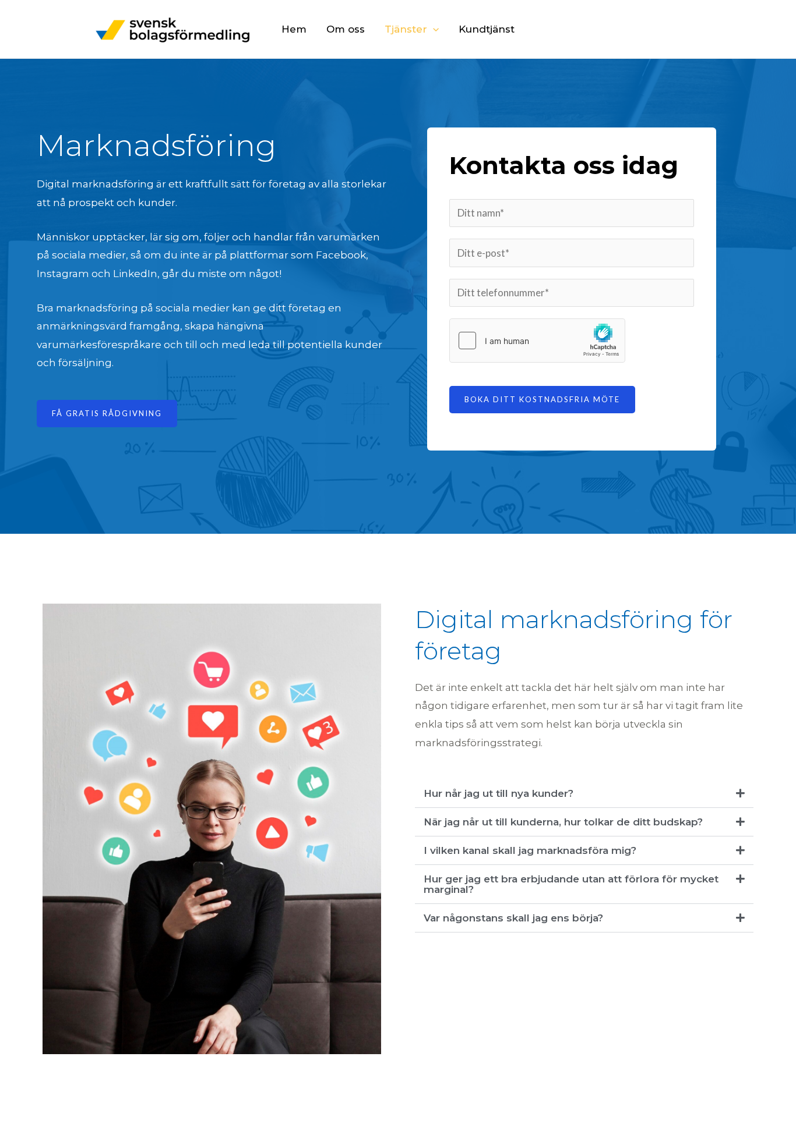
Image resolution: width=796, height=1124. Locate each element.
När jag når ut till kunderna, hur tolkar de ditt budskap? (563, 822)
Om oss (345, 29)
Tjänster (406, 29)
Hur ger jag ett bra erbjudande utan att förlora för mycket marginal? (571, 884)
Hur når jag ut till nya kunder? (498, 793)
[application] (433, 29)
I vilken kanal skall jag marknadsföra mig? (530, 850)
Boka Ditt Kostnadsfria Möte (542, 399)
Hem (294, 29)
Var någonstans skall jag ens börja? (513, 918)
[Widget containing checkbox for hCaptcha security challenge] (537, 340)
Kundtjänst (487, 29)
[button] (584, 793)
